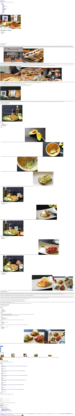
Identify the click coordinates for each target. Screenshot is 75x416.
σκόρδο (62, 413)
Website (1, 401)
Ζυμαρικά (3, 10)
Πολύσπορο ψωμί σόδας (3, 410)
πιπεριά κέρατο (56, 413)
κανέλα (20, 413)
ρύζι (60, 413)
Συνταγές (2, 3)
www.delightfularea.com (4, 415)
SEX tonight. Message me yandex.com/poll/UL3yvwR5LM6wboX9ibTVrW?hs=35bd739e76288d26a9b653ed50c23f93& (12, 384)
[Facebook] (37, 347)
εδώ (35, 219)
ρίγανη (59, 413)
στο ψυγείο (5, 414)
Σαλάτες (3, 7)
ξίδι (49, 413)
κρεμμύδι (31, 413)
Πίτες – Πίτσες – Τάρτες (5, 6)
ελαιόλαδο (16, 413)
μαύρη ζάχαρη (42, 413)
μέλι (34, 413)
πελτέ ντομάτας (54, 413)
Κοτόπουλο (4, 5)
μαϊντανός (40, 413)
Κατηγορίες (2, 4)
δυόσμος (14, 413)
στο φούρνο (2, 414)
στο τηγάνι (72, 413)
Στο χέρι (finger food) (5, 8)
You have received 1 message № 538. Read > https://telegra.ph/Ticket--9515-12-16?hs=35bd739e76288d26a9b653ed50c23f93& (13, 370)
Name (1, 399)
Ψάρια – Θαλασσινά (4, 9)
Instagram (12, 63)
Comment (1, 398)
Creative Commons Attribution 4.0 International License (15, 415)
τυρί (7, 414)
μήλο (35, 413)
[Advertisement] (17, 39)
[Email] (37, 349)
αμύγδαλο (4, 413)
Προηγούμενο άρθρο (2, 405)
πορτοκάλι (58, 413)
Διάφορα (3, 11)
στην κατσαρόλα (68, 413)
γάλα (11, 413)
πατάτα (52, 413)
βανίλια (7, 413)
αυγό (5, 413)
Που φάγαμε (2, 12)
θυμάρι (19, 413)
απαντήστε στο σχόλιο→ (3, 368)
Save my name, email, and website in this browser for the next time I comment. (8, 402)
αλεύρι (2, 413)
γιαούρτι (12, 413)
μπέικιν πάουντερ (46, 413)
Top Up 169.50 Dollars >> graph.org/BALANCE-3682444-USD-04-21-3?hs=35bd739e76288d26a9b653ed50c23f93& (12, 389)
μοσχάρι (44, 413)
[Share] (37, 351)
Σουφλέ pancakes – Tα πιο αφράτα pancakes (5, 409)
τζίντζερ (6, 414)
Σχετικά (2, 13)
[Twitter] (37, 348)
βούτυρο (9, 413)
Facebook (10, 63)
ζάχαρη (17, 413)
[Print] (37, 350)
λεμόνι (33, 413)
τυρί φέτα (9, 414)
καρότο (22, 413)
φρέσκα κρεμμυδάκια (11, 414)
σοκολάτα (64, 413)
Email (1, 400)
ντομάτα (48, 413)
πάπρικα (50, 413)
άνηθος (0, 413)
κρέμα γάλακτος (26, 413)
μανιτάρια (37, 413)
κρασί (29, 413)
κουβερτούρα (24, 413)
